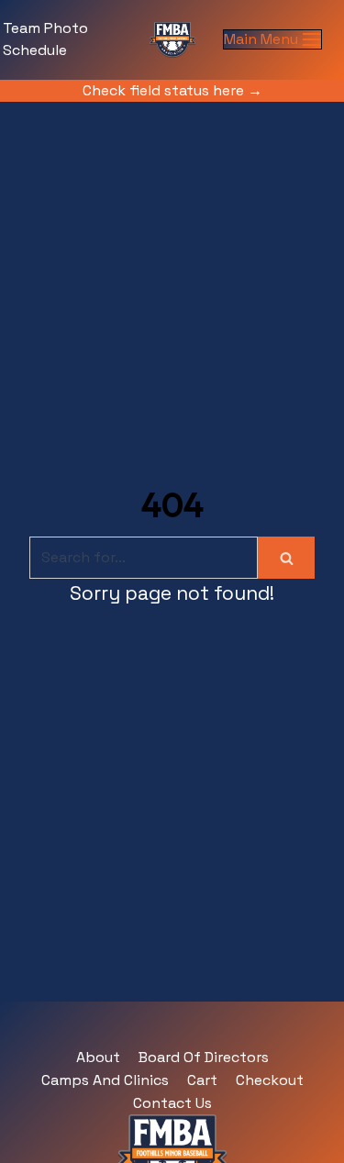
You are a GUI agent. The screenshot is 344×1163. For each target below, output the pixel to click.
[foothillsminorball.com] (172, 40)
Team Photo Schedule (45, 39)
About (98, 1057)
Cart (202, 1080)
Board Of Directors (204, 1057)
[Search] (286, 558)
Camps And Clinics (105, 1080)
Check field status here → (172, 90)
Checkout (270, 1080)
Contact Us (172, 1103)
